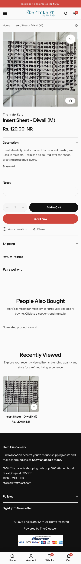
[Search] (66, 13)
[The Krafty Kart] (40, 13)
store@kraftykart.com (17, 483)
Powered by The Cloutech (40, 528)
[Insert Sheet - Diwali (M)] (21, 394)
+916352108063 (13, 478)
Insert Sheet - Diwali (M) (21, 416)
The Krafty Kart (13, 114)
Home (6, 25)
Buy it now (40, 219)
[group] (40, 69)
